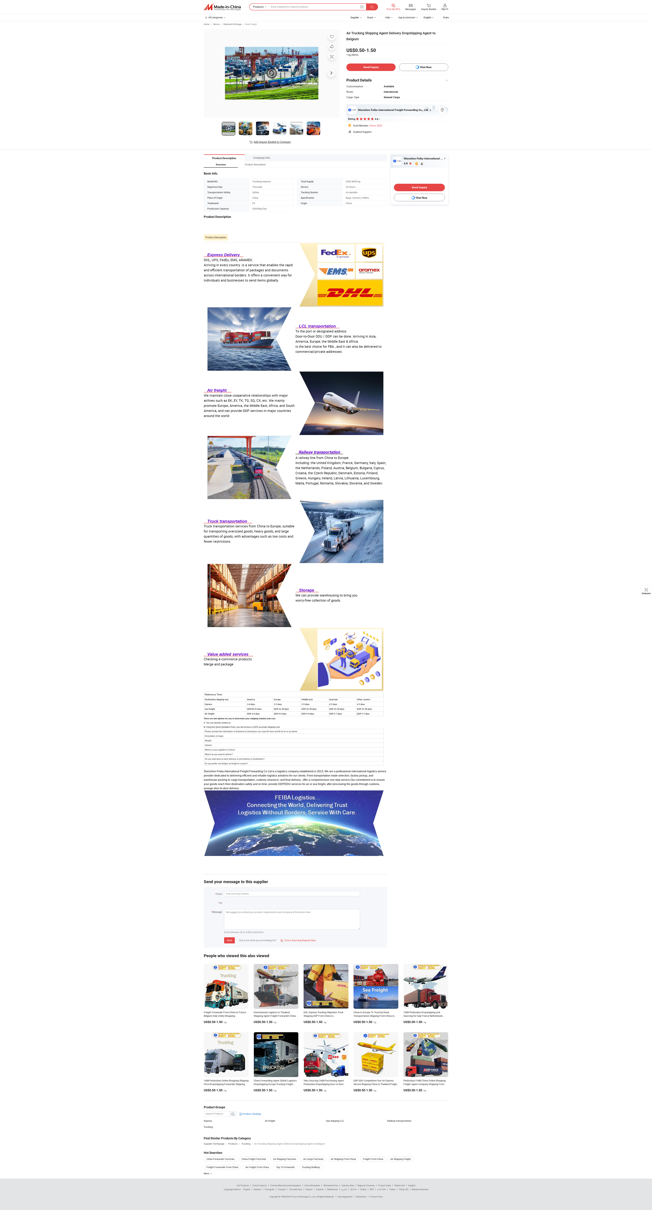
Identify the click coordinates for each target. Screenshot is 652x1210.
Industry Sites (348, 1185)
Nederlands (332, 1189)
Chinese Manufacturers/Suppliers (285, 1185)
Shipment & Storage (232, 24)
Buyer (370, 17)
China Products (259, 1185)
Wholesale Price (330, 1185)
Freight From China (373, 1159)
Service (216, 24)
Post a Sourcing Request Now (298, 940)
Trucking (208, 1126)
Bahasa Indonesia (420, 1189)
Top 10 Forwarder (285, 1167)
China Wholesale (312, 1185)
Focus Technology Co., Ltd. (303, 1196)
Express (208, 1120)
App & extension (406, 17)
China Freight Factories (254, 1159)
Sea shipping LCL (335, 1120)
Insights (411, 1185)
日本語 (363, 1189)
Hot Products (243, 1185)
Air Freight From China (257, 1167)
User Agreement (345, 1196)
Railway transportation (399, 1120)
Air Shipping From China (343, 1159)
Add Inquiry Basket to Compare (272, 142)
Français (282, 1189)
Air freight (270, 1120)
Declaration (361, 1196)
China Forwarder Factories (220, 1159)
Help (387, 17)
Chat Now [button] (426, 67)
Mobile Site (400, 1185)
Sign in (444, 9)
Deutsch (320, 1189)
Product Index (384, 1185)
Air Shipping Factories (284, 1159)
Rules (446, 17)
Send (229, 940)
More (207, 1173)
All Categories (215, 17)
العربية (344, 1189)
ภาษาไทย (381, 1189)
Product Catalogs (251, 1113)
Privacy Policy (376, 1196)
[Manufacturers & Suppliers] (222, 7)
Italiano (309, 1189)
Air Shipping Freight (400, 1159)
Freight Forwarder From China (222, 1167)
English (246, 1189)
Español (257, 1189)
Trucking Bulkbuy (311, 1167)
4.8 (406, 163)
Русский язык (295, 1189)
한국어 (353, 1189)
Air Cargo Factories (313, 1159)
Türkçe (392, 1189)
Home (206, 24)
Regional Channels (366, 1185)
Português (269, 1189)
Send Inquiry (371, 67)
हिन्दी (372, 1189)
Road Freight (251, 24)
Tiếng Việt (403, 1189)
